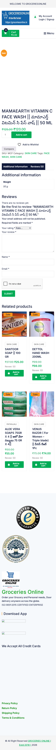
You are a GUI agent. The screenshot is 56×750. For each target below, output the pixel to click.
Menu (50, 33)
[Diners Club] (3, 673)
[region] (28, 723)
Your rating (8, 228)
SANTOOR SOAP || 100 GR (12, 353)
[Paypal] (3, 667)
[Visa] (3, 661)
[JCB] (3, 691)
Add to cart (21, 134)
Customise (28, 735)
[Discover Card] (3, 679)
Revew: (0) (10, 366)
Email (5, 268)
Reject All (28, 743)
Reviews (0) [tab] (37, 166)
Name (6, 256)
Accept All (28, 727)
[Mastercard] (3, 655)
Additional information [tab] (15, 166)
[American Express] (3, 650)
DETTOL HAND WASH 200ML (40, 353)
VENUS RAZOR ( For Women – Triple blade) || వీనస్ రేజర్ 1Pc (40, 438)
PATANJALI (12, 424)
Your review (9, 232)
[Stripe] (3, 685)
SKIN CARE (31, 153)
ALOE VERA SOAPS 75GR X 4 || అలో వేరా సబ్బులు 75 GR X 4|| (14, 436)
